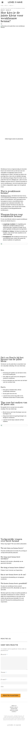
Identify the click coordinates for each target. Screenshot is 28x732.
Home (2, 5)
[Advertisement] (14, 154)
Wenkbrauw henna (6, 195)
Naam (4, 672)
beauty (6, 5)
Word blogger (14, 710)
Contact (14, 711)
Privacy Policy (14, 707)
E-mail (4, 679)
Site (2, 686)
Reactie (4, 654)
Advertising (14, 708)
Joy (1, 24)
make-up (11, 5)
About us (14, 705)
